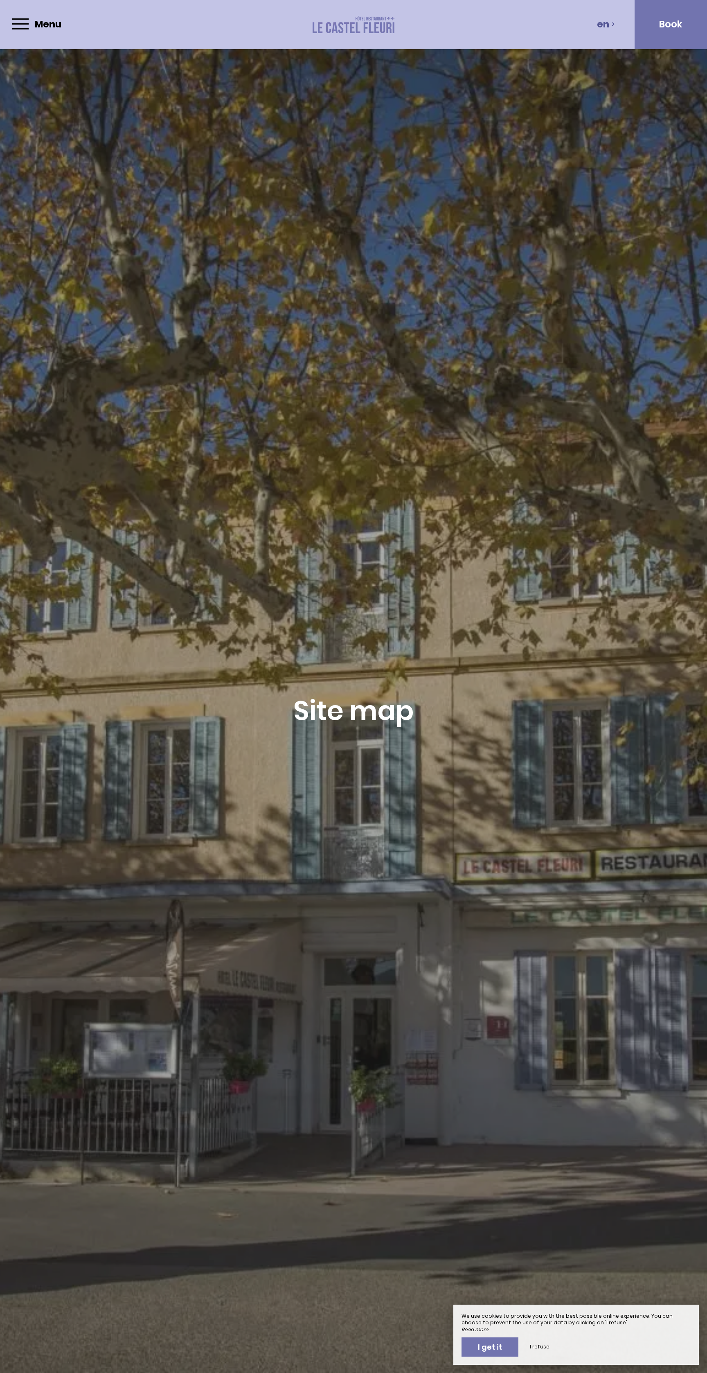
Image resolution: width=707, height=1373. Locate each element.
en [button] (603, 24)
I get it (490, 1347)
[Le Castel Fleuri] (353, 24)
